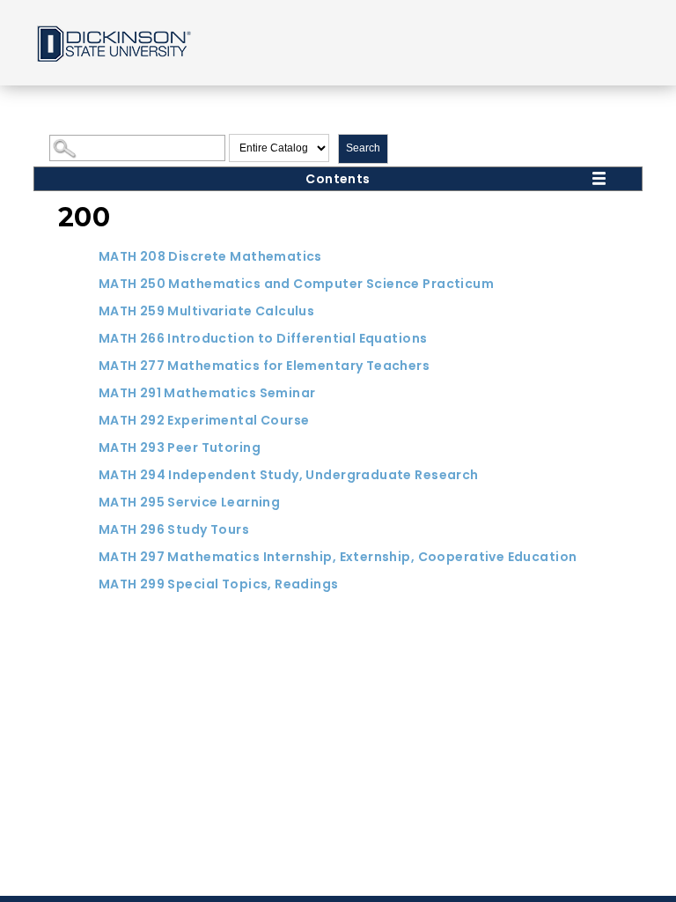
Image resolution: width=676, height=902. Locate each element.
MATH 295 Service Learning (190, 502)
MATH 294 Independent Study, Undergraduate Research (289, 475)
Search (363, 148)
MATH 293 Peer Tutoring (180, 447)
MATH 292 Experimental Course (204, 420)
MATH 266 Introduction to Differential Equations (263, 338)
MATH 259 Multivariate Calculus (207, 311)
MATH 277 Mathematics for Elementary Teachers (264, 365)
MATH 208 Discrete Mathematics (210, 256)
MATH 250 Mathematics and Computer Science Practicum (296, 283)
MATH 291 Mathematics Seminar (207, 393)
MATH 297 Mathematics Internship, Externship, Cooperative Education (338, 557)
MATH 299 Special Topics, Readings (219, 584)
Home (112, 43)
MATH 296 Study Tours (174, 529)
